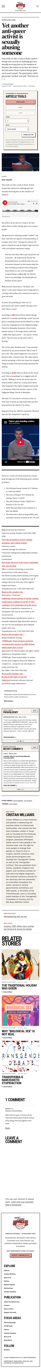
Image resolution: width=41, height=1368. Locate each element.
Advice (6, 1329)
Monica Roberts (9, 1285)
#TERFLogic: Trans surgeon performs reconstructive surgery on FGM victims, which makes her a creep (18, 644)
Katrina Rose (8, 1288)
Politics (6, 1281)
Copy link (9, 179)
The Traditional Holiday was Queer (19, 986)
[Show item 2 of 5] (18, 741)
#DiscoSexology (10, 1322)
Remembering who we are (15, 916)
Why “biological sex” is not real (18, 1032)
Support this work (10, 1312)
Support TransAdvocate (20, 1255)
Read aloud (21, 102)
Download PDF (28, 135)
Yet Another (28, 800)
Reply (7, 1128)
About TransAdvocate (11, 1302)
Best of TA (7, 1277)
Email (3, 179)
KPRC (14, 373)
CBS (13, 315)
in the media (13, 804)
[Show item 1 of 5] (17, 741)
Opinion (6, 1270)
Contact (7, 1305)
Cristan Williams (9, 20)
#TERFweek (8, 1326)
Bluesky (7, 1350)
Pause (20, 107)
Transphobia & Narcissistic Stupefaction (12, 1080)
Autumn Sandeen (10, 1292)
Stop (20, 113)
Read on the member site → (13, 592)
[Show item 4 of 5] (22, 741)
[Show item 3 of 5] (20, 741)
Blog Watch (8, 1340)
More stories (8, 701)
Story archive (8, 1309)
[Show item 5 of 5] (23, 741)
